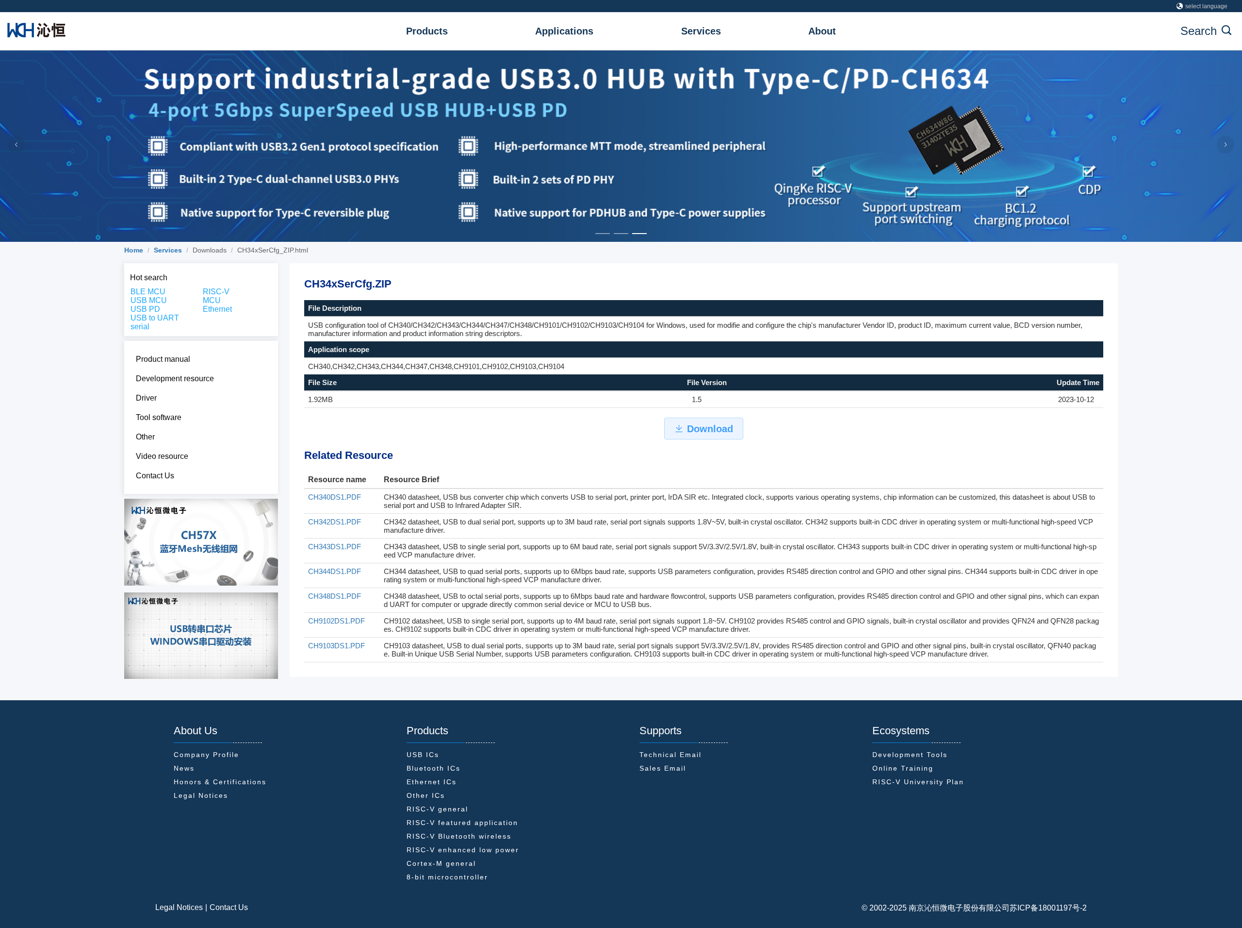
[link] (133, 250)
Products (427, 31)
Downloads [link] (210, 250)
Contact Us (229, 907)
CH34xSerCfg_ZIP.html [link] (272, 250)
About (822, 31)
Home (133, 250)
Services (701, 31)
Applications (564, 31)
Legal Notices (179, 907)
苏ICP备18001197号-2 (1048, 908)
